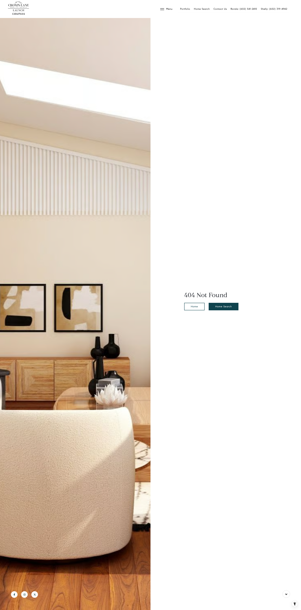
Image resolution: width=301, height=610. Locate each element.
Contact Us (220, 9)
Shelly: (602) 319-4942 (274, 9)
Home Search (202, 9)
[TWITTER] (34, 594)
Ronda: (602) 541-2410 (244, 9)
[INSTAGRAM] (24, 594)
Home (194, 306)
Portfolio (185, 9)
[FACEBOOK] (14, 594)
